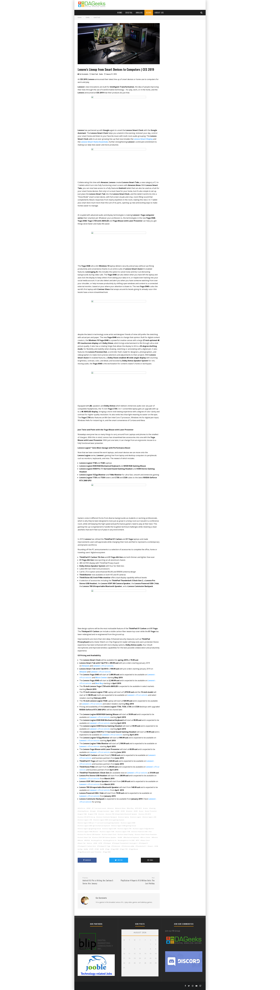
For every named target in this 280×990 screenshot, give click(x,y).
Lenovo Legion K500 (128, 823)
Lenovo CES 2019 (145, 814)
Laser (142, 811)
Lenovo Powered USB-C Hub (142, 831)
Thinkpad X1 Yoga (104, 846)
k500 (136, 811)
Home (119, 12)
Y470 (91, 849)
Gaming (152, 808)
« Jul (123, 975)
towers (151, 846)
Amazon (85, 666)
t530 (95, 843)
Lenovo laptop (124, 817)
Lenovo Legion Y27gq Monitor (144, 828)
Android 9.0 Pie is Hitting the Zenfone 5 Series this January (98, 881)
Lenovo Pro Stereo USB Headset (90, 834)
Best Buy (131, 808)
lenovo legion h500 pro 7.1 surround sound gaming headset (99, 823)
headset (129, 811)
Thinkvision (116, 846)
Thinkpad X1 (144, 843)
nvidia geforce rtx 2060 (127, 840)
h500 (123, 811)
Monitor (155, 837)
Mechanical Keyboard (131, 837)
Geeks (148, 12)
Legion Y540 (83, 814)
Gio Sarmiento (83, 74)
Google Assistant (103, 811)
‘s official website (101, 672)
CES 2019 (139, 808)
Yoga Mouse (134, 849)
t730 (100, 843)
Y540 (97, 849)
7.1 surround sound (99, 808)
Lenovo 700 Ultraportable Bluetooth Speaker (122, 814)
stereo (90, 843)
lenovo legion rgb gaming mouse (90, 828)
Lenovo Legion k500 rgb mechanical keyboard (94, 825)
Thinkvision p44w (128, 846)
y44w (86, 849)
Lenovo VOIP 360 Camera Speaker (104, 837)
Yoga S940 (107, 852)
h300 (117, 811)
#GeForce (82, 808)
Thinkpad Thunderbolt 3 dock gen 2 (125, 843)
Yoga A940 (115, 849)
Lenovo (101, 814)
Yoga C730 (124, 849)
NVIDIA (87, 840)
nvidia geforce (97, 840)
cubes (146, 808)
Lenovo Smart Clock (109, 834)
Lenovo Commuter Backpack (107, 817)
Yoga (107, 849)
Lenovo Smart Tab (85, 837)
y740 (102, 849)
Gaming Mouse (84, 811)
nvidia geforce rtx (110, 840)
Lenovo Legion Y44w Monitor (88, 831)
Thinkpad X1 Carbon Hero (87, 846)
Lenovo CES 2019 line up (87, 817)
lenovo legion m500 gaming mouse (124, 825)
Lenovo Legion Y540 (107, 831)
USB (156, 846)
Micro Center (145, 837)
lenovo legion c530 (149, 817)
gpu (113, 811)
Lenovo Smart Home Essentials (94, 142)
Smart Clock (145, 840)
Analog (139, 12)
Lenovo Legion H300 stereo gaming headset (109, 820)
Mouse (81, 840)
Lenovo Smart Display (126, 834)
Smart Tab (82, 843)
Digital (129, 12)
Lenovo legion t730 (124, 828)
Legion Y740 (93, 814)
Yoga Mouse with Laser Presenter (90, 852)
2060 (89, 808)
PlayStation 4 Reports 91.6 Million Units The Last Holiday (138, 881)
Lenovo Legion (136, 817)
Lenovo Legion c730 (85, 820)
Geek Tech (95, 74)
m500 (120, 837)
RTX (138, 840)
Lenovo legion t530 (109, 828)
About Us (159, 12)
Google (93, 811)
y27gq (80, 849)
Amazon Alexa (121, 808)
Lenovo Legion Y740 (123, 831)
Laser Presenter (151, 811)
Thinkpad (107, 843)
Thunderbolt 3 (141, 846)
